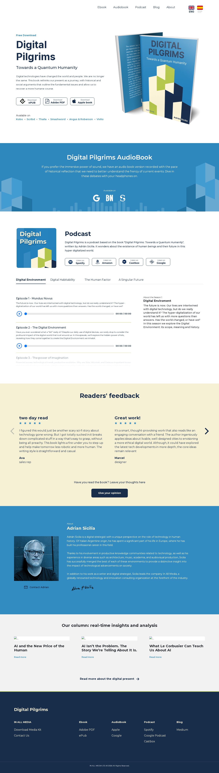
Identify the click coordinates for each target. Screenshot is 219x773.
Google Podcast (155, 735)
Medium (182, 729)
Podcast (140, 7)
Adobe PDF (87, 729)
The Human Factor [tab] (98, 279)
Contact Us (21, 735)
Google (96, 198)
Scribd (31, 119)
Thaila (43, 119)
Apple (116, 729)
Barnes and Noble (109, 198)
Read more (20, 657)
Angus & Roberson (81, 119)
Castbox (149, 741)
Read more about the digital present (107, 678)
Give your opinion (109, 493)
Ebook (102, 7)
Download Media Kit (27, 729)
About (170, 7)
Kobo (19, 119)
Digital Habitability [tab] (62, 279)
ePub (83, 735)
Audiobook (120, 7)
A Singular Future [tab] (131, 279)
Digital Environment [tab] (31, 279)
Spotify (149, 729)
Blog (156, 7)
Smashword (58, 119)
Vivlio (100, 119)
